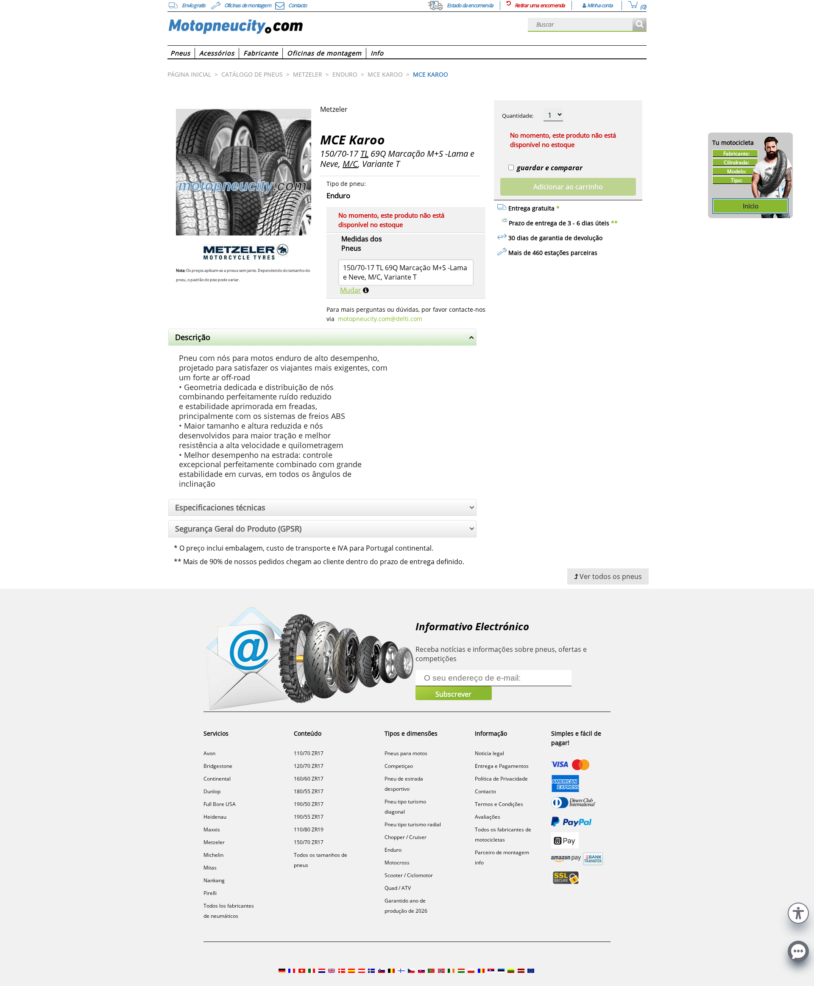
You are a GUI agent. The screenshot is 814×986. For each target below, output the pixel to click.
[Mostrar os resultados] (640, 25)
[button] (798, 912)
